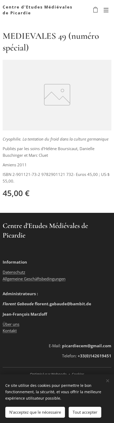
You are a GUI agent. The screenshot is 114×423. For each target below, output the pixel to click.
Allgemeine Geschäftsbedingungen (34, 278)
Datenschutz (14, 272)
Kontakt (10, 330)
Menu (106, 10)
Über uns (11, 324)
